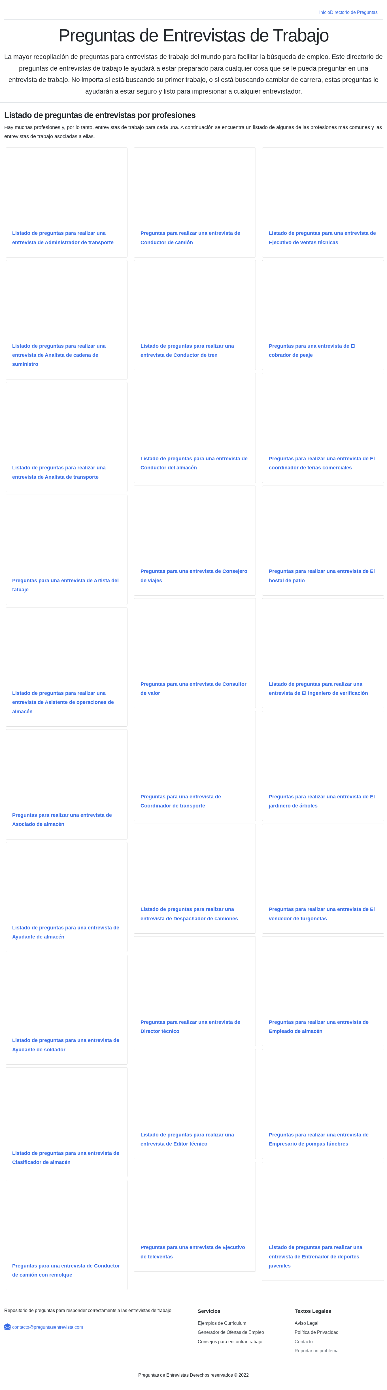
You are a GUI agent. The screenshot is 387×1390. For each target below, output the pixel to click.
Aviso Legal (306, 1323)
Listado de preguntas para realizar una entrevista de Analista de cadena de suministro (59, 355)
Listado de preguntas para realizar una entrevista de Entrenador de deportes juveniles (315, 1257)
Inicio (324, 12)
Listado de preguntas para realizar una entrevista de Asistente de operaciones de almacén (63, 702)
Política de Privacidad (317, 1332)
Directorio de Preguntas (354, 12)
